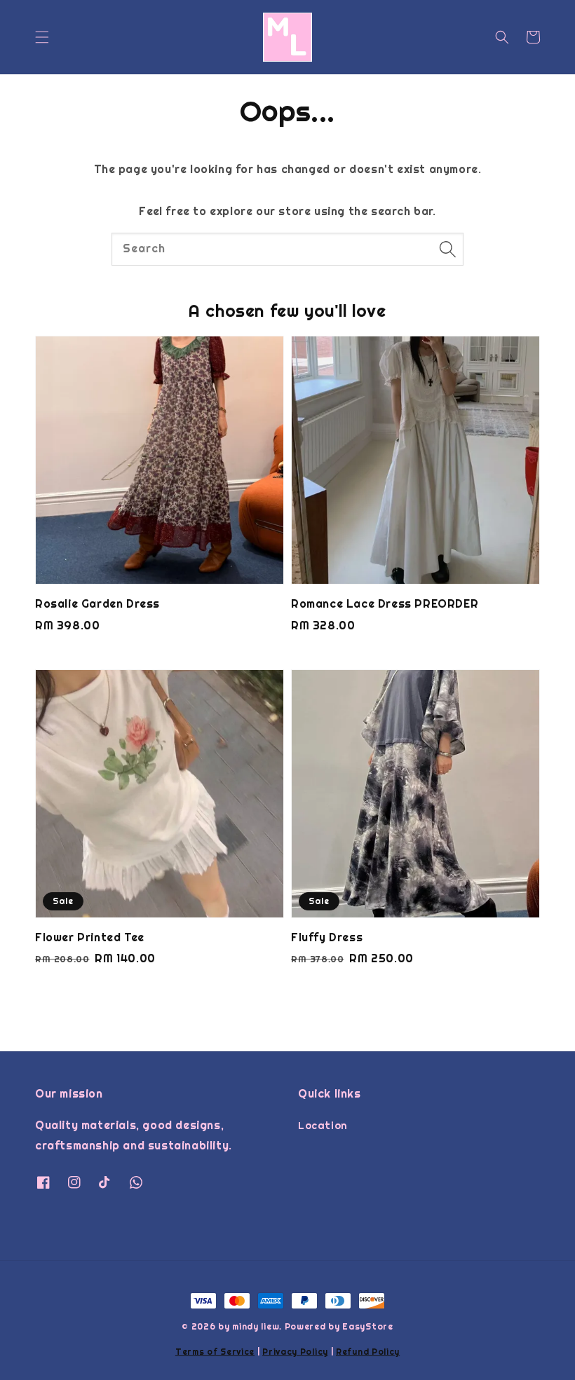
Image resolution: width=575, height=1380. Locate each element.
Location (323, 1125)
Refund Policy (368, 1352)
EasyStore (367, 1326)
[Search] (447, 248)
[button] (42, 37)
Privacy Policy (295, 1352)
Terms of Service (215, 1352)
